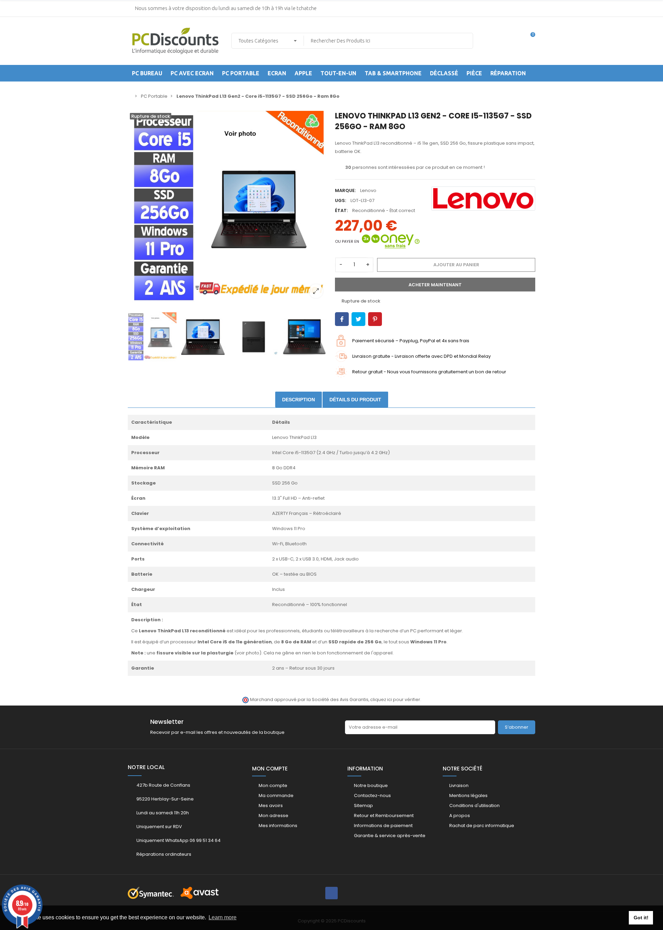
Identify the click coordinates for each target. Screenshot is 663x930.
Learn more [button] (223, 917)
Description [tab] (298, 399)
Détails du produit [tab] (355, 399)
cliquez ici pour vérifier (395, 699)
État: (341, 210)
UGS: (340, 200)
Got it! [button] (641, 917)
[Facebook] (331, 893)
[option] (228, 207)
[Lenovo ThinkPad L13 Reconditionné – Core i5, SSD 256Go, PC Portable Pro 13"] (228, 207)
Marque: (345, 190)
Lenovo (368, 190)
